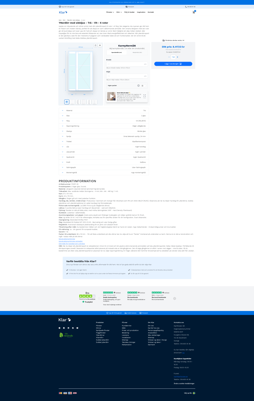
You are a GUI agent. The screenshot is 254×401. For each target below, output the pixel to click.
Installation (126, 337)
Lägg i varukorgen (172, 64)
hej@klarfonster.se (181, 376)
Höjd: (108, 72)
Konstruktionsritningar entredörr (71, 241)
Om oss (151, 326)
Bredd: (108, 60)
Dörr (64, 20)
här (183, 353)
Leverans (125, 335)
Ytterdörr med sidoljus (73, 20)
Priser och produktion (130, 330)
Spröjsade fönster (103, 330)
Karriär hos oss (153, 328)
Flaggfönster (101, 333)
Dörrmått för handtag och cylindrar (72, 244)
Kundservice (126, 326)
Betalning (125, 333)
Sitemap (125, 340)
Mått (123, 328)
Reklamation (126, 345)
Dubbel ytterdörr (102, 342)
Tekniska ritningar (128, 342)
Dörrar (98, 328)
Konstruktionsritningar (67, 239)
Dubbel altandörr (102, 340)
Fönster (99, 326)
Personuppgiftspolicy (156, 330)
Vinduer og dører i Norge (157, 340)
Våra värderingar (154, 335)
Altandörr (99, 337)
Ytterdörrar (100, 335)
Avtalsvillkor (152, 333)
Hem (60, 20)
